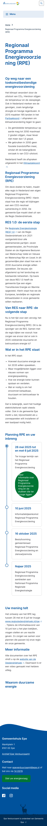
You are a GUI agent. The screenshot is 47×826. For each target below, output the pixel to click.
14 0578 (18, 771)
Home (7, 25)
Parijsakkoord (13, 118)
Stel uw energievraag (16, 778)
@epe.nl (25, 767)
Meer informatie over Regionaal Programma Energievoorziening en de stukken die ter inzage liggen (26, 485)
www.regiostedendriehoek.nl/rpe (23, 621)
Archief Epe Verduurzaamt (16, 754)
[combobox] (23, 3)
